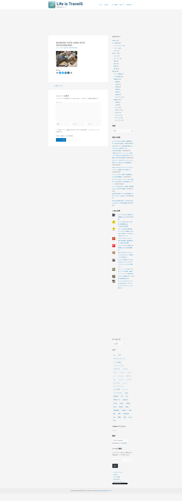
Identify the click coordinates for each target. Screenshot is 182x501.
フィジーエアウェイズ (118, 386)
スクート (129, 372)
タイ (115, 379)
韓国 (125, 417)
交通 (115, 61)
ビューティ (116, 58)
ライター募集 (116, 477)
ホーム (100, 4)
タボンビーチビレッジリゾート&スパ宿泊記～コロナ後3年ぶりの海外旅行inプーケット (123, 182)
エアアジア (117, 369)
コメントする (59, 47)
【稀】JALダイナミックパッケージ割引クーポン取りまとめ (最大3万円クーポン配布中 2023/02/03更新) (122, 155)
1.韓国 (116, 102)
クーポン (125, 369)
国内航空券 (125, 399)
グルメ (115, 56)
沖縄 (119, 413)
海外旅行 (116, 99)
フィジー (125, 383)
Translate (124, 443)
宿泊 (115, 63)
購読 (115, 466)
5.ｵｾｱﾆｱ (117, 112)
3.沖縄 (116, 87)
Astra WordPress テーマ (105, 490)
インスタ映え (117, 362)
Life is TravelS (70, 3)
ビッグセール (116, 383)
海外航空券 (126, 413)
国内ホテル (117, 399)
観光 (115, 66)
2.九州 (116, 84)
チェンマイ (121, 379)
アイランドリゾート (119, 358)
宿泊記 (128, 403)
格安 (130, 410)
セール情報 (114, 4)
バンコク (128, 379)
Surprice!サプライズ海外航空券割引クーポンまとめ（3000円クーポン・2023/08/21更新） (122, 148)
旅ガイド (122, 4)
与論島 (126, 393)
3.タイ (116, 107)
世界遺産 (115, 396)
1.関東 (116, 81)
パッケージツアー (118, 45)
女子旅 (115, 403)
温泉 (114, 417)
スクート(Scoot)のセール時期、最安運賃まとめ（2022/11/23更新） (125, 224)
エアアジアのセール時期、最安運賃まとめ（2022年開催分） (125, 248)
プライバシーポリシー (118, 481)
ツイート (114, 430)
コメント (59, 102)
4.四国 (116, 89)
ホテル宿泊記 (117, 76)
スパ (114, 376)
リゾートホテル (117, 393)
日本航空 (124, 410)
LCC (119, 355)
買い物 (115, 68)
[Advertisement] (91, 20)
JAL (114, 355)
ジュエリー (122, 372)
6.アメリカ (118, 115)
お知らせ (114, 40)
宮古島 (121, 403)
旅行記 (106, 4)
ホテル (115, 50)
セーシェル (120, 376)
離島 (119, 417)
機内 (114, 413)
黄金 (114, 420)
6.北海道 (117, 94)
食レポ (130, 417)
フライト (116, 48)
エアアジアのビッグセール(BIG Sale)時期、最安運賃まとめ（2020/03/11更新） (126, 241)
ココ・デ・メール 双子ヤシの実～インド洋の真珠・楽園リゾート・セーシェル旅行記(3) (125, 271)
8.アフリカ (118, 117)
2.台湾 (116, 105)
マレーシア (125, 389)
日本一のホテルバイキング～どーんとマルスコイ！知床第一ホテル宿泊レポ (125, 255)
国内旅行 (116, 79)
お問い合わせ (116, 479)
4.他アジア (118, 110)
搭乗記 (127, 407)
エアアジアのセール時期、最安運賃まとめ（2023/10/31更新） (125, 217)
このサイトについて (118, 472)
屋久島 (114, 407)
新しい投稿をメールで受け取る (65, 136)
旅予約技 (129, 4)
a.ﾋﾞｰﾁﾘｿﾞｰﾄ (118, 97)
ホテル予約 (117, 389)
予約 (122, 396)
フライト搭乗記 (118, 74)
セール (128, 376)
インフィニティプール (118, 365)
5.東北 (116, 92)
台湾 (127, 396)
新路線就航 (116, 410)
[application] (109, 4)
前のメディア (58, 86)
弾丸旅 (121, 407)
